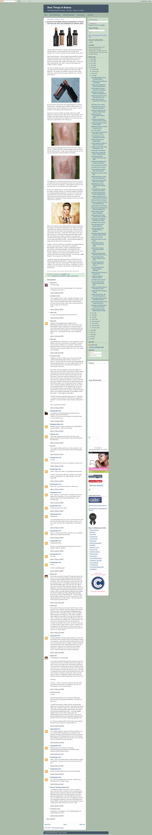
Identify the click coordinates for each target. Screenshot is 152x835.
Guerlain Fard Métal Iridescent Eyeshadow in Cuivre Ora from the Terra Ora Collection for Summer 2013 (65, 22)
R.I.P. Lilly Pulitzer (96, 130)
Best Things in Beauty (59, 7)
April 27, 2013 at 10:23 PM (57, 632)
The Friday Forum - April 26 (98, 279)
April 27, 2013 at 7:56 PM (56, 502)
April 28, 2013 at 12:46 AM (57, 742)
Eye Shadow (62, 276)
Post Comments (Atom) (58, 827)
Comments (93, 355)
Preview (91, 25)
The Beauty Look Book (96, 560)
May (93, 313)
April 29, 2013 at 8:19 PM (56, 815)
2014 (91, 330)
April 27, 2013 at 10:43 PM (57, 689)
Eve (51, 446)
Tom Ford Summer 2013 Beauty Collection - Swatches (97, 230)
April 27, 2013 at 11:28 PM (57, 726)
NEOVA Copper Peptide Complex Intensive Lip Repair (97, 244)
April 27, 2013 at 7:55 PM (56, 489)
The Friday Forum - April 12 (98, 167)
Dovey (52, 282)
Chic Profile (93, 534)
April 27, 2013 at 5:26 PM (56, 407)
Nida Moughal (54, 410)
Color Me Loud (93, 538)
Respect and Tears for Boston (99, 200)
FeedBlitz (102, 25)
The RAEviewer (94, 564)
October (94, 323)
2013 (91, 67)
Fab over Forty (93, 549)
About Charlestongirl (55, 14)
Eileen (52, 574)
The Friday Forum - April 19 (98, 222)
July (93, 317)
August (94, 319)
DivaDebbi (92, 545)
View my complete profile (97, 347)
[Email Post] (68, 274)
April (93, 75)
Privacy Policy (81, 14)
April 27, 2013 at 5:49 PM (56, 442)
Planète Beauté (94, 554)
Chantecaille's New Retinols (98, 150)
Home (45, 14)
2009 (91, 59)
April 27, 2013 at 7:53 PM (56, 466)
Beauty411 (92, 532)
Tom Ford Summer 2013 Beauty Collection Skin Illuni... (97, 283)
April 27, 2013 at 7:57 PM (56, 527)
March (93, 73)
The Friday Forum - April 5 (98, 104)
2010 (91, 61)
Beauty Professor (94, 530)
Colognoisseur (93, 536)
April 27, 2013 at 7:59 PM (56, 551)
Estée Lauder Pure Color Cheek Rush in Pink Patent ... (99, 101)
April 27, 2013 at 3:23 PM (56, 318)
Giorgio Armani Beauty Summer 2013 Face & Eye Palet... (98, 158)
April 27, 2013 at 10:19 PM (57, 602)
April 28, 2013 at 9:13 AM (56, 774)
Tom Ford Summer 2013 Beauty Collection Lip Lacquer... (97, 263)
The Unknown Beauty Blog (97, 567)
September (95, 321)
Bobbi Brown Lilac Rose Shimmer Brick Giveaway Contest (98, 185)
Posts (92, 352)
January (94, 69)
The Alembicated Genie (96, 558)
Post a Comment (50, 819)
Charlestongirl (54, 276)
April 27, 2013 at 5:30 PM (56, 431)
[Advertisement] (96, 408)
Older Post (82, 824)
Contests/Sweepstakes (69, 14)
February (94, 71)
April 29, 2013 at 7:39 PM (56, 805)
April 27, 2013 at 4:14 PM (56, 336)
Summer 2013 (74, 276)
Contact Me (90, 14)
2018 (91, 336)
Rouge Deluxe (93, 556)
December (94, 327)
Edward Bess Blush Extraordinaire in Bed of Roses (98, 115)
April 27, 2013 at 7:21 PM (56, 454)
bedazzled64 (53, 729)
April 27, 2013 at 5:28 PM (56, 421)
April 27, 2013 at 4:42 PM (56, 352)
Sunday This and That (97, 237)
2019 (91, 338)
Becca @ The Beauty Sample (58, 787)
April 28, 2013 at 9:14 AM (56, 784)
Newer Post (47, 824)
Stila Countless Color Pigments (99, 205)
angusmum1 (53, 635)
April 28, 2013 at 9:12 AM (56, 766)
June (93, 315)
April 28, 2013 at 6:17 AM (56, 754)
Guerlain (68, 276)
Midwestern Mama (55, 424)
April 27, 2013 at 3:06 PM (56, 309)
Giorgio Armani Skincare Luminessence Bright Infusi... (97, 249)
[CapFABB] (98, 592)
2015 (91, 332)
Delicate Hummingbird (95, 543)
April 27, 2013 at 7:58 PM (56, 537)
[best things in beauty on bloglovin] (96, 486)
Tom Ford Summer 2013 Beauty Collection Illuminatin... (97, 269)
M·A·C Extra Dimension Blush (99, 165)
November (94, 325)
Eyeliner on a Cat (94, 547)
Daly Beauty (93, 541)
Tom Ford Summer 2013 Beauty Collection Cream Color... (98, 258)
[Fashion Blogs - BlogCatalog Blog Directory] (98, 510)
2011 (91, 63)
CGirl (51, 321)
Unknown (53, 434)
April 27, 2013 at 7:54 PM (56, 481)
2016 (91, 334)
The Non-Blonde (94, 562)
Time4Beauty (93, 569)
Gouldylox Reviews (95, 551)
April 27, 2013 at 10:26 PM (57, 652)
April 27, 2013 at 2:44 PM (56, 293)
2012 (91, 65)
